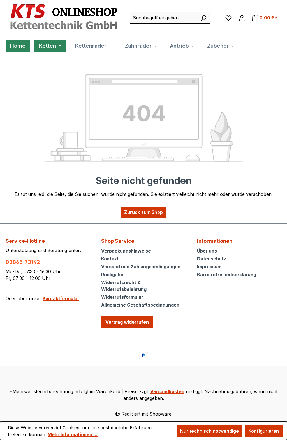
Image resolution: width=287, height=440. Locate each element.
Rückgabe (112, 274)
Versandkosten (167, 391)
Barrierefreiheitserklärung (226, 274)
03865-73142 (23, 262)
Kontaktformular (61, 298)
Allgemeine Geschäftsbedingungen (140, 305)
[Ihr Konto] (242, 17)
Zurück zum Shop (143, 212)
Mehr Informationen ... (73, 434)
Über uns (207, 251)
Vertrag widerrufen (127, 322)
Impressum (209, 266)
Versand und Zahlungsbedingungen (140, 266)
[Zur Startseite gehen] (62, 17)
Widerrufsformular (122, 297)
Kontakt (110, 259)
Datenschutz (211, 259)
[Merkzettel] (228, 17)
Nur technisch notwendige (209, 431)
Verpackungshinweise (126, 251)
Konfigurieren (263, 431)
